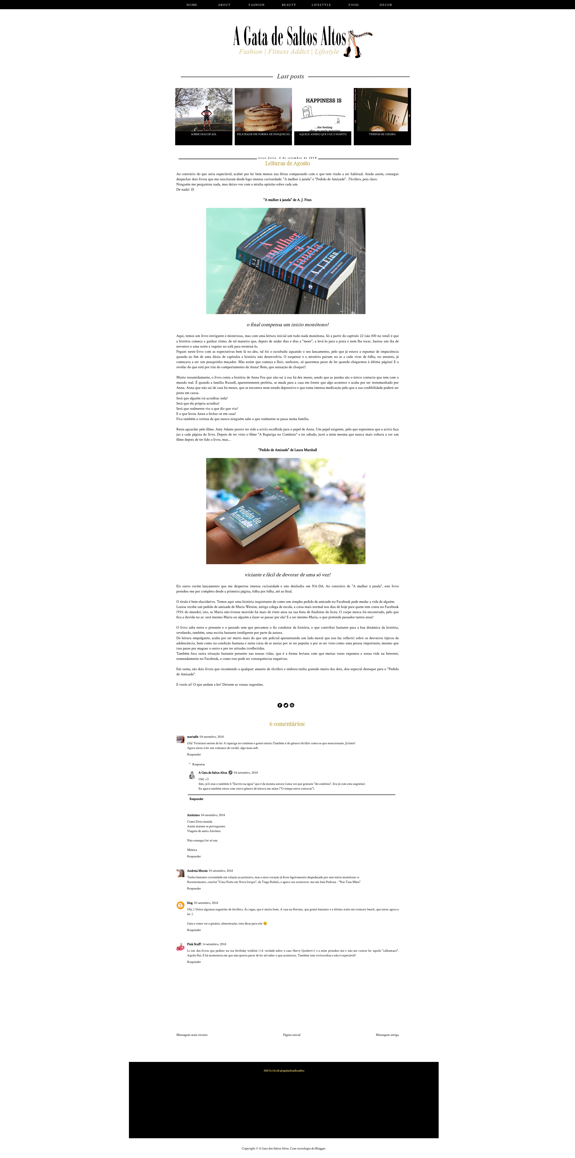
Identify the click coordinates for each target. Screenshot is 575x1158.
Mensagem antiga (387, 1035)
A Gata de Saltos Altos (213, 773)
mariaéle (192, 737)
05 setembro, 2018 (221, 871)
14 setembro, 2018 (214, 944)
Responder (194, 754)
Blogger (320, 1148)
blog (190, 903)
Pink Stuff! (194, 944)
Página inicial (292, 1035)
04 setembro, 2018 (212, 737)
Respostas (198, 764)
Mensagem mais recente (192, 1035)
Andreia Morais (197, 871)
